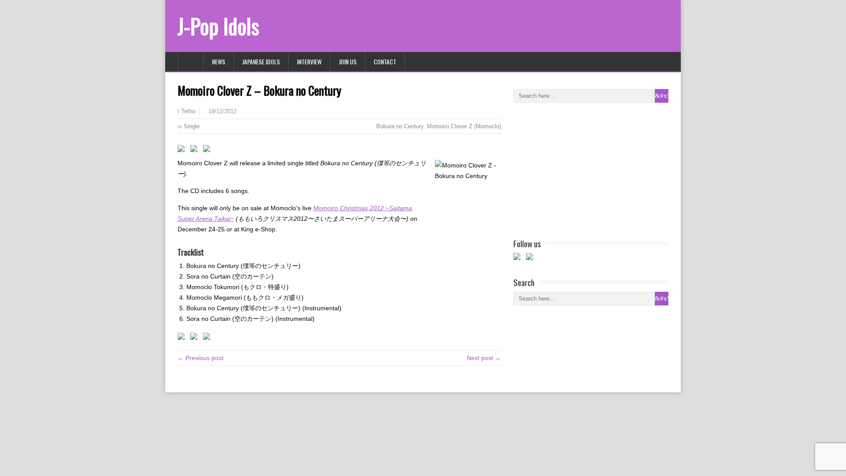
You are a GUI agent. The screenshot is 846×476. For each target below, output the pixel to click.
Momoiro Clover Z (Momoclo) (464, 126)
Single (192, 126)
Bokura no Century (399, 126)
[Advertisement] (579, 169)
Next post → (484, 357)
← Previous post (200, 357)
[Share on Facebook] (183, 150)
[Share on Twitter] (195, 150)
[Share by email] (208, 150)
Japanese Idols (261, 61)
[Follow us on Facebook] (518, 258)
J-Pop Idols (218, 25)
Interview (309, 61)
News (218, 61)
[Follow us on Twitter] (531, 258)
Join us (347, 61)
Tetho (188, 111)
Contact (385, 61)
